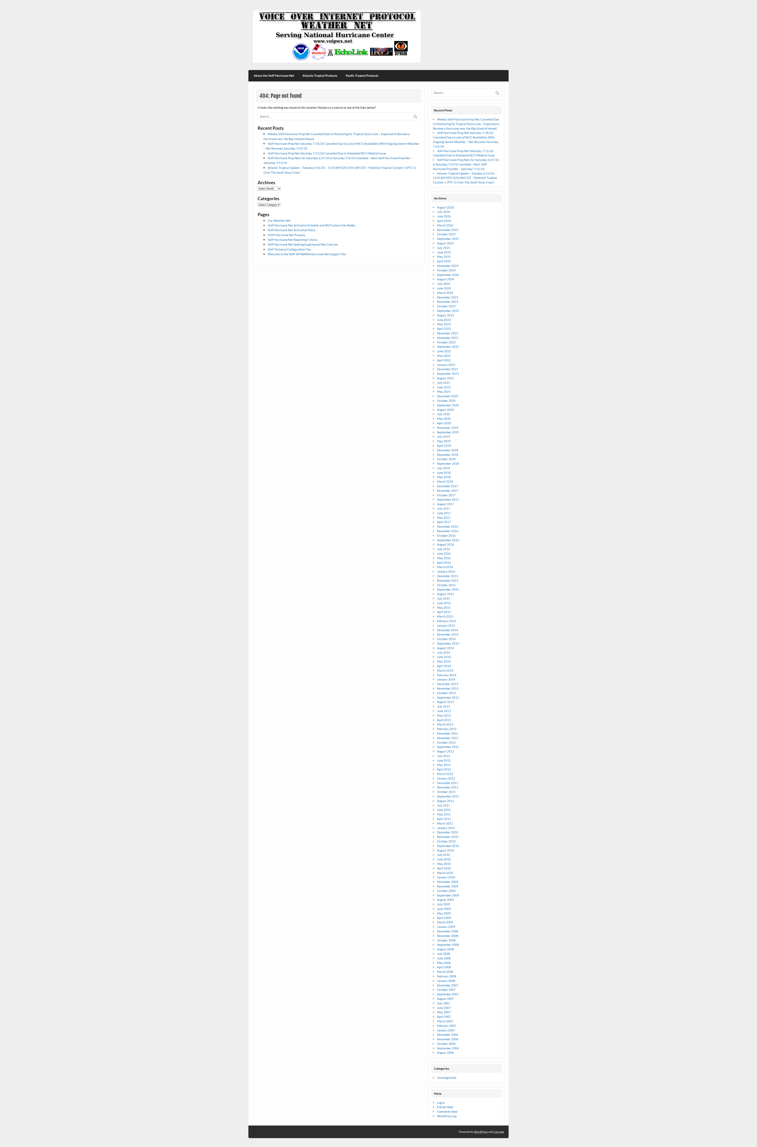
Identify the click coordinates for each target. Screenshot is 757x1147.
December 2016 (447, 526)
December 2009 (447, 881)
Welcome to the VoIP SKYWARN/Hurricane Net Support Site (307, 254)
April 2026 (444, 220)
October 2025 (446, 234)
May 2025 (444, 256)
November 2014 (447, 634)
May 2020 (444, 418)
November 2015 (447, 580)
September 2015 (448, 589)
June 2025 (444, 252)
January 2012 (446, 778)
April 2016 (444, 562)
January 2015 (446, 625)
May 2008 (444, 963)
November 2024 (447, 265)
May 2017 (444, 517)
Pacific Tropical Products (362, 75)
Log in (441, 1102)
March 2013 (445, 724)
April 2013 (444, 720)
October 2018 (446, 459)
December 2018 (447, 450)
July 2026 (443, 211)
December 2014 (447, 630)
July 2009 (443, 904)
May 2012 (444, 765)
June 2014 (444, 657)
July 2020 (443, 414)
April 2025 (444, 261)
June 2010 (444, 859)
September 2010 (448, 846)
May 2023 (444, 324)
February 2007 (446, 1025)
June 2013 (444, 711)
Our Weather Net (279, 220)
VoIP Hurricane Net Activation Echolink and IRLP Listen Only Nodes (311, 225)
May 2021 (444, 391)
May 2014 (444, 661)
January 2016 (446, 571)
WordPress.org (447, 1116)
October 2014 (446, 639)
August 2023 (445, 315)
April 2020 (444, 423)
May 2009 (444, 913)
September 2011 (448, 796)
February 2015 (446, 621)
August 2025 (445, 243)
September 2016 (448, 540)
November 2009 (447, 886)
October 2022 (446, 342)
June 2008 (444, 958)
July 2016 (443, 549)
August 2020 (445, 409)
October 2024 (446, 270)
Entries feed (445, 1107)
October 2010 (446, 841)
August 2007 (445, 998)
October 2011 (446, 792)
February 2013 (446, 729)
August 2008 (445, 949)
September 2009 (448, 895)
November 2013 (447, 688)
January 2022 (446, 364)
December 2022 (447, 333)
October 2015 (446, 585)
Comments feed (447, 1111)
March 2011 (445, 823)
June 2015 (444, 603)
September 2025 (448, 238)
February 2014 (446, 675)
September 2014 (448, 643)
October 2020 (446, 400)
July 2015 (443, 598)
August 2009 (445, 899)
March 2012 (445, 774)
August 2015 (445, 594)
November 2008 (447, 936)
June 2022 (444, 351)
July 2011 (443, 805)
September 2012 (448, 747)
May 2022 (444, 355)
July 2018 (443, 468)
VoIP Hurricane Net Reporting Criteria (292, 239)
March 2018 (445, 481)
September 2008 (448, 944)
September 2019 (448, 432)
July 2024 (443, 283)
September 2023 (448, 310)
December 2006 (447, 1034)
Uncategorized (446, 1077)
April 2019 (444, 445)
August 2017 (445, 504)
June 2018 (444, 472)
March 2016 (445, 567)
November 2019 (447, 427)
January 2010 (446, 877)
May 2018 (444, 477)
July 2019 (443, 436)
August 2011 (445, 801)
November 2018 (447, 454)
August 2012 (445, 751)
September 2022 (448, 346)
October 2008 (446, 940)
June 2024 (444, 288)
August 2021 (445, 378)
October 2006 (446, 1043)
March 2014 (445, 670)
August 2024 (445, 279)
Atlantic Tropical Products (320, 75)
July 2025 (443, 248)
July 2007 (443, 1003)
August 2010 (445, 850)
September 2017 (448, 499)
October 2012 (446, 742)
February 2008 (446, 976)
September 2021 (448, 373)
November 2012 (447, 738)
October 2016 (446, 535)
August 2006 (445, 1052)
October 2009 (446, 891)
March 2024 (445, 292)
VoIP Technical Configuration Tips (289, 249)
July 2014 (443, 652)
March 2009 (445, 922)
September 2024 (448, 275)
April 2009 (444, 918)
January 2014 (446, 679)
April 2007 (444, 1016)
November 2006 (447, 1039)
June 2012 (444, 760)
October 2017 (446, 495)
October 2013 (446, 693)
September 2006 (448, 1048)
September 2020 (448, 405)
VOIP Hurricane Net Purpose (286, 235)
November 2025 (447, 230)
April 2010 (444, 868)
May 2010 (444, 864)
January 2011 (446, 828)
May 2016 (444, 558)
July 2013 (443, 706)
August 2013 (445, 702)
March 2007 (445, 1021)
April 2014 (444, 666)
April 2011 (444, 819)
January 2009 (446, 926)
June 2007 (444, 1008)
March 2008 (445, 971)
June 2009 (444, 908)
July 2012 (443, 756)
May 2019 (444, 441)
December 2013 (447, 684)
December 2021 (447, 369)
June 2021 (444, 387)
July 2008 (443, 953)
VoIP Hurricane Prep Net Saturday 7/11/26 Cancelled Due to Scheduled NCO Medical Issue (327, 153)
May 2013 (444, 715)
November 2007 (447, 985)
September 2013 (448, 697)
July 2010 (443, 854)
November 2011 (447, 787)
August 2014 (445, 648)
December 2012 (447, 733)
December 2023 (447, 297)
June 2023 (444, 320)
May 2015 (444, 607)
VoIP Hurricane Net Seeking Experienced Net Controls (303, 244)
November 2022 (447, 337)
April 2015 (444, 612)
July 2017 (443, 508)
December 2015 (447, 576)
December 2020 (447, 396)
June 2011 (444, 809)
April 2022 (444, 360)
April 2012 (444, 769)
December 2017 (447, 486)
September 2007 (448, 994)
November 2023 (447, 301)
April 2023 (444, 328)
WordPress (481, 1131)
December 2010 (447, 832)
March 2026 (445, 225)
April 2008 (444, 967)
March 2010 (445, 873)
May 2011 (444, 814)
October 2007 (446, 989)
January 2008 (446, 980)
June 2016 (444, 553)
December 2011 (447, 783)
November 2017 (447, 490)
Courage (498, 1131)
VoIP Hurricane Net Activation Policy (292, 230)
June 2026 (444, 216)
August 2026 (445, 207)
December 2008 (447, 931)
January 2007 (446, 1030)
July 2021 (443, 382)
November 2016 (447, 531)
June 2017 (444, 513)
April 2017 (444, 522)
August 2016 (445, 544)
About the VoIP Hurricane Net (274, 75)
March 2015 (445, 616)
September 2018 (448, 463)
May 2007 (444, 1012)
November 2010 (447, 837)
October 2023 (446, 306)
